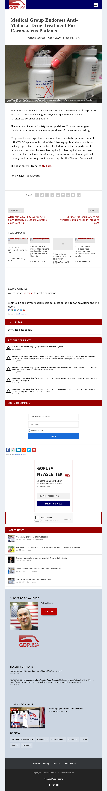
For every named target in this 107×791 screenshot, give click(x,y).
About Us (56, 763)
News (29, 550)
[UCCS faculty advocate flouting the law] (18, 239)
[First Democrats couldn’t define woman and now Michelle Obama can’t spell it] (85, 239)
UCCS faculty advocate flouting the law (18, 250)
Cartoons (42, 739)
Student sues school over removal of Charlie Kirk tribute (41, 558)
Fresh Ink (68, 37)
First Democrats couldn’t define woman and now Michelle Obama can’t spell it (85, 251)
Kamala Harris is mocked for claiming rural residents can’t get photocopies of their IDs (39, 251)
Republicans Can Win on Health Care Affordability (38, 568)
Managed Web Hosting (53, 779)
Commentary (32, 571)
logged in (28, 293)
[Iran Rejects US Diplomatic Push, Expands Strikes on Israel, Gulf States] (11, 549)
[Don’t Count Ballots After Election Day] (11, 581)
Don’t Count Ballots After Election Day (33, 579)
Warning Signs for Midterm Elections (41, 346)
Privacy (46, 763)
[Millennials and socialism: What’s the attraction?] (63, 244)
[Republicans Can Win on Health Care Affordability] (11, 570)
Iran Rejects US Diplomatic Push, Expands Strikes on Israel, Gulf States (55, 356)
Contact (36, 763)
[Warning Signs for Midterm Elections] (11, 538)
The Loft (26, 745)
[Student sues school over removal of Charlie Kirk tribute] (11, 560)
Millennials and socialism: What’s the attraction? (62, 256)
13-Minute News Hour (35, 539)
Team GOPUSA (70, 763)
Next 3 (15, 745)
